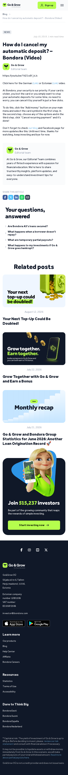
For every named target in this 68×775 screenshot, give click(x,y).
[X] (10, 197)
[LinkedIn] (16, 197)
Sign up (49, 5)
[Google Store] (39, 623)
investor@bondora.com (15, 613)
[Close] (62, 5)
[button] (34, 227)
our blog (33, 128)
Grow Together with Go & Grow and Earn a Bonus (31, 378)
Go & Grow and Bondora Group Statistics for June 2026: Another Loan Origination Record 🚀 (32, 439)
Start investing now (32, 525)
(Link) (35, 83)
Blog (5, 14)
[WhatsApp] (21, 197)
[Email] (27, 197)
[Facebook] (5, 197)
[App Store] (14, 623)
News (7, 32)
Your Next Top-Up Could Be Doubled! (27, 321)
